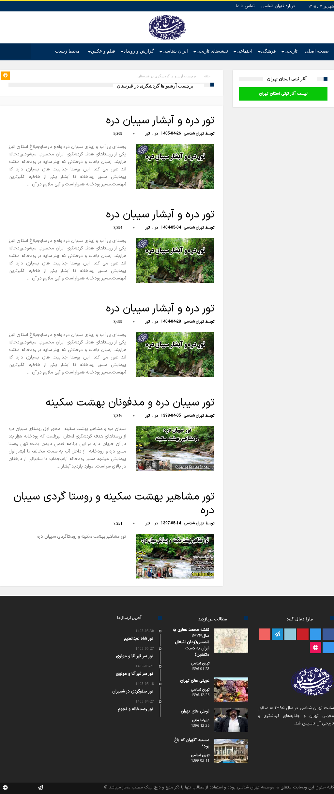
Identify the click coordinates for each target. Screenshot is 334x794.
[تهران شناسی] (167, 15)
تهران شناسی (194, 133)
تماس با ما (245, 6)
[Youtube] (264, 634)
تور (147, 133)
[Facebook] (328, 634)
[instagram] (328, 648)
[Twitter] (315, 634)
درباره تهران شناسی (278, 6)
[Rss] (315, 648)
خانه (207, 76)
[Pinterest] (303, 634)
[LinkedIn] (290, 634)
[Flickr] (277, 634)
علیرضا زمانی (200, 720)
